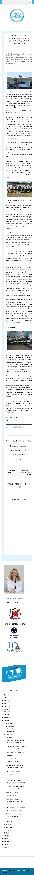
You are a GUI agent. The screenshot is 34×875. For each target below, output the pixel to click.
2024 (5, 701)
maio (7, 824)
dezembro (9, 723)
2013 (5, 841)
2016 (5, 833)
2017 (5, 720)
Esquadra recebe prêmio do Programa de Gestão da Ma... (14, 801)
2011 (5, 847)
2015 (5, 836)
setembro (9, 732)
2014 (5, 839)
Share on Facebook (19, 446)
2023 (5, 703)
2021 (5, 709)
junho (8, 822)
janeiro (8, 830)
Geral (21, 427)
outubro (8, 729)
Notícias (16, 427)
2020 (5, 712)
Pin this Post (20, 454)
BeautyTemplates (12, 870)
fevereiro (9, 827)
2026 (5, 695)
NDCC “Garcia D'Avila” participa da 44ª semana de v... (15, 774)
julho (7, 737)
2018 (5, 717)
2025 (5, 698)
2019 (5, 715)
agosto (8, 734)
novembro (9, 726)
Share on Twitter (20, 450)
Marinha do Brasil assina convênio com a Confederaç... (13, 816)
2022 (5, 706)
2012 (5, 844)
